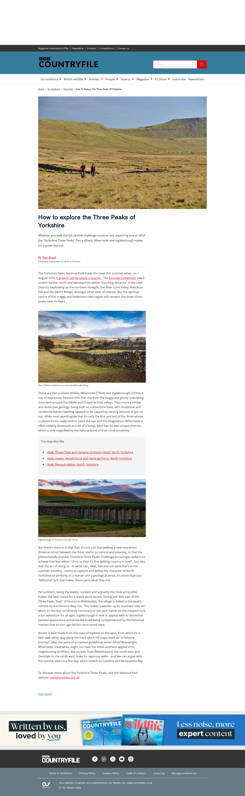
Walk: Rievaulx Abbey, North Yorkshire (72, 465)
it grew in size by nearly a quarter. (79, 278)
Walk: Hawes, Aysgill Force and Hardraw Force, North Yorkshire (89, 458)
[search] (202, 64)
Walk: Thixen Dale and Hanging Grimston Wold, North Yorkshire (90, 452)
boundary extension (122, 278)
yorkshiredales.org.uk (64, 677)
